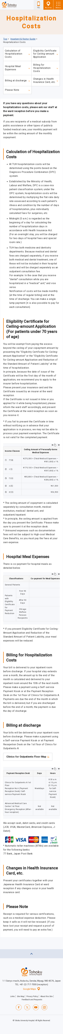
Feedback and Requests (32, 1000)
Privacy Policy (32, 996)
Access (48, 8)
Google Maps (29, 989)
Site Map (20, 996)
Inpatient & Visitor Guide (23, 39)
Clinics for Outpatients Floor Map (26, 756)
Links (12, 996)
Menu (58, 8)
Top (5, 39)
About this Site (46, 996)
